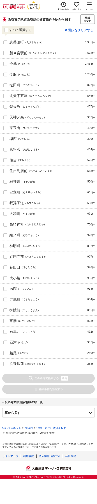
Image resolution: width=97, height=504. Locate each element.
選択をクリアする (80, 30)
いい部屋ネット (11, 428)
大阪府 (29, 428)
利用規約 (28, 456)
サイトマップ (10, 456)
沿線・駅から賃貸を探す (51, 428)
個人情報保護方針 (49, 456)
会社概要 (70, 456)
